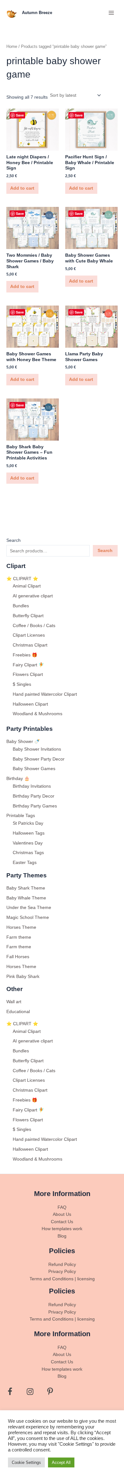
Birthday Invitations (32, 786)
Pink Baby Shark (22, 976)
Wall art (13, 1001)
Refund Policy (62, 1264)
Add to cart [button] (22, 188)
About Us (62, 1214)
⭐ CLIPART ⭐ (22, 578)
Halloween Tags (29, 833)
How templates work (62, 1228)
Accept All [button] (61, 1462)
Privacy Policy (62, 1271)
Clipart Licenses (29, 635)
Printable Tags (20, 815)
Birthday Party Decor (33, 796)
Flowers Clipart (28, 674)
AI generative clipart (33, 596)
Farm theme (18, 937)
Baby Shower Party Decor (39, 759)
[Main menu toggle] (111, 12)
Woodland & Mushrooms (37, 713)
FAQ (62, 1207)
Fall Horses (17, 956)
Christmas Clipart (30, 645)
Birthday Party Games (35, 806)
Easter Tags (25, 862)
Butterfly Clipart (28, 615)
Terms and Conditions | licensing (62, 1278)
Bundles (21, 605)
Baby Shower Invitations (37, 749)
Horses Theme (21, 927)
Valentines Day (28, 843)
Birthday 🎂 (18, 778)
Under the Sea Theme (28, 907)
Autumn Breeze (37, 12)
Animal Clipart (27, 586)
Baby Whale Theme (26, 898)
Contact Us (62, 1221)
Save (20, 115)
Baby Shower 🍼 (23, 741)
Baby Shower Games (34, 768)
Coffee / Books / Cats (34, 625)
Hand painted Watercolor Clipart (45, 694)
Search (13, 540)
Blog (62, 1236)
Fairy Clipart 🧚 (28, 665)
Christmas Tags (28, 852)
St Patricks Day (28, 823)
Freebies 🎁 (25, 655)
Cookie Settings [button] (26, 1462)
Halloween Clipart (30, 704)
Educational (18, 1011)
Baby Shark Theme (25, 888)
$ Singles (22, 684)
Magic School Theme (27, 917)
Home (11, 46)
